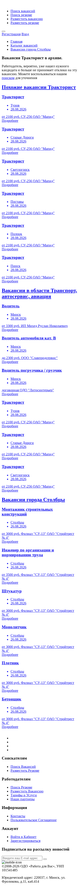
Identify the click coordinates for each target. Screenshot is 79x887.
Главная (16, 41)
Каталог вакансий (24, 45)
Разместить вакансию (27, 19)
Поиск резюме (21, 15)
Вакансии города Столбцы (31, 49)
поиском (8, 78)
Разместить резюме (25, 23)
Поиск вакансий (23, 11)
